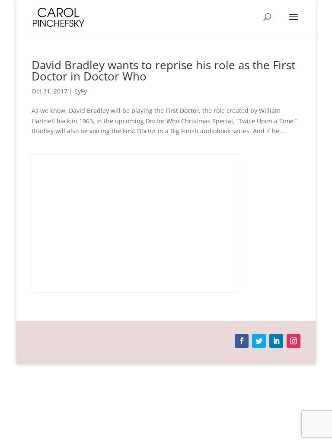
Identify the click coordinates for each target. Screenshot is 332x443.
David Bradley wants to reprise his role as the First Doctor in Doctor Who (163, 70)
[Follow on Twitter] (259, 341)
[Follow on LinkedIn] (276, 341)
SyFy (80, 91)
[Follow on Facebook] (242, 341)
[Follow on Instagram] (293, 341)
